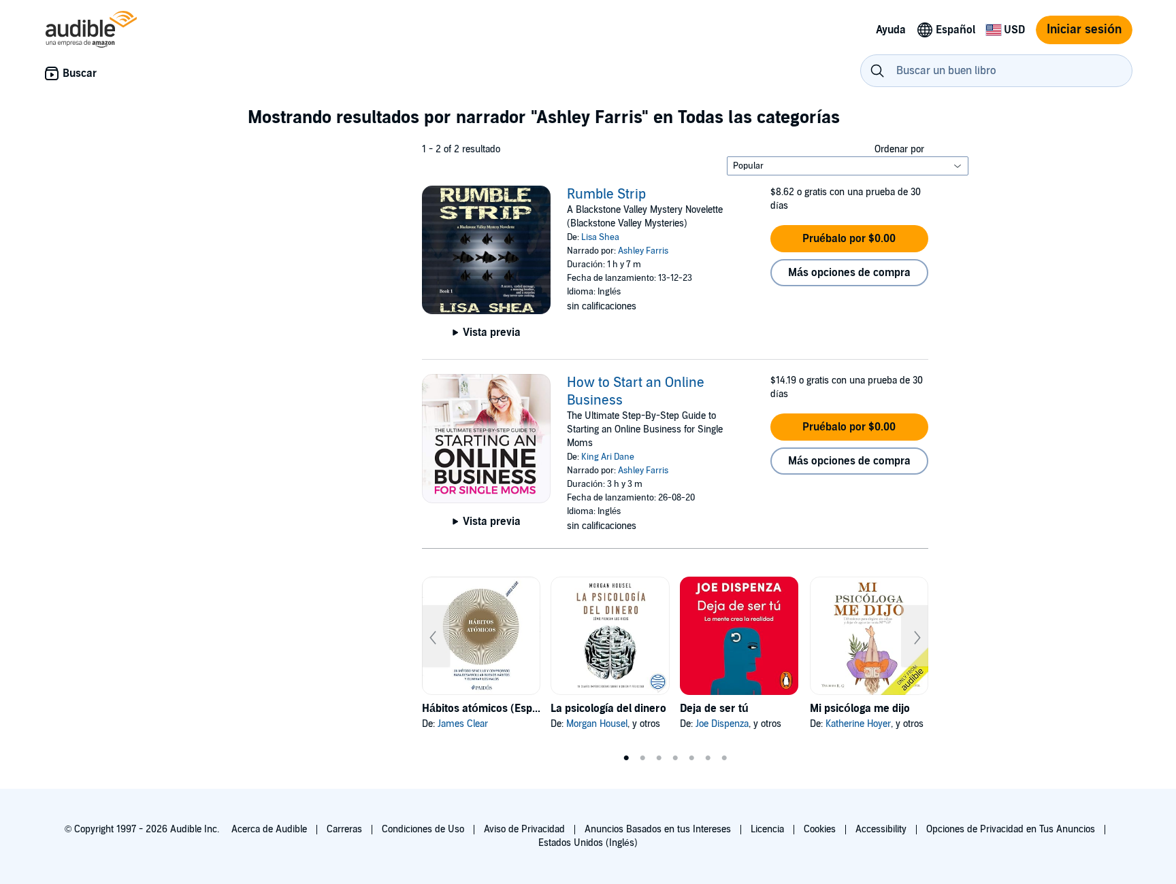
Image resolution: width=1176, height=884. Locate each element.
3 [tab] (659, 758)
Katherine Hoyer (858, 724)
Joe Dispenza (722, 724)
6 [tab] (708, 758)
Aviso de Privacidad (524, 829)
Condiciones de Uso (423, 829)
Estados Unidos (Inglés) (588, 843)
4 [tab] (675, 758)
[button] (849, 238)
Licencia (767, 829)
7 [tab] (724, 758)
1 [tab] (626, 758)
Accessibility (880, 829)
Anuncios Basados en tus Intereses (658, 829)
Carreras (344, 829)
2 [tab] (642, 758)
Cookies (820, 829)
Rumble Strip (606, 194)
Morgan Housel (596, 724)
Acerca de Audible (269, 829)
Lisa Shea (600, 237)
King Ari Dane (607, 457)
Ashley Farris (643, 250)
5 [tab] (691, 758)
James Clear (463, 724)
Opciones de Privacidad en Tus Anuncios (1010, 829)
